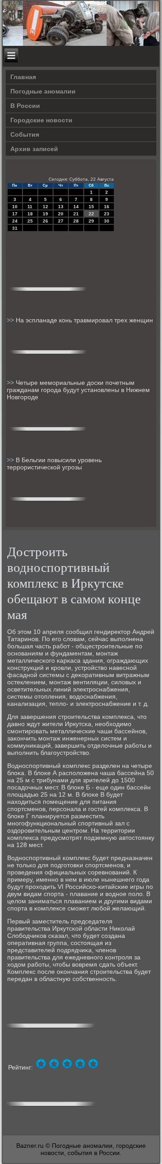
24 (15, 221)
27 (60, 221)
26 (45, 221)
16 (106, 206)
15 (91, 206)
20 (60, 213)
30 (106, 221)
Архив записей (34, 148)
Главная (23, 76)
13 (60, 206)
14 (76, 206)
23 (106, 213)
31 (15, 228)
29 (91, 221)
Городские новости (41, 120)
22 (91, 213)
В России (25, 105)
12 (45, 206)
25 (30, 221)
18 (30, 213)
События (24, 134)
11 (29, 206)
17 (15, 213)
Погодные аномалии (43, 91)
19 (45, 213)
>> (11, 320)
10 (15, 206)
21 (76, 213)
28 (76, 221)
